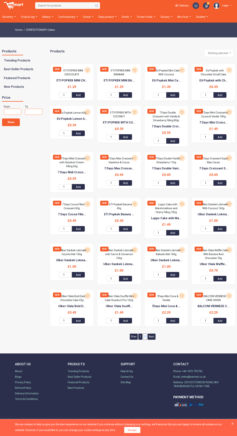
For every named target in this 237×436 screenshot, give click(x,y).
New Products (14, 86)
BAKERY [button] (46, 16)
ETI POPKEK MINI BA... (119, 80)
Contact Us (127, 376)
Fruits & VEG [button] (28, 16)
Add (78, 95)
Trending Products (17, 60)
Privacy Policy (23, 382)
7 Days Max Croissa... (119, 168)
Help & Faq (127, 371)
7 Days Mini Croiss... (213, 122)
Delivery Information (27, 393)
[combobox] (218, 53)
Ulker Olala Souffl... (119, 306)
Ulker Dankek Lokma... (213, 214)
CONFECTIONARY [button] (67, 16)
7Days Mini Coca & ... (166, 306)
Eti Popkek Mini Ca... (166, 80)
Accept (132, 430)
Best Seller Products (18, 69)
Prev (133, 336)
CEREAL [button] (87, 16)
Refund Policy (23, 387)
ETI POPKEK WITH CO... (119, 122)
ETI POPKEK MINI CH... (71, 80)
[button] (223, 5)
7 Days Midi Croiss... (72, 172)
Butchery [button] (8, 16)
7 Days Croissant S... (213, 168)
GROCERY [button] (165, 16)
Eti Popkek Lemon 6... (72, 119)
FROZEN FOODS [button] (145, 16)
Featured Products (17, 78)
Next (151, 336)
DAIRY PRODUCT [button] (107, 16)
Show (11, 122)
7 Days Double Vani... (166, 168)
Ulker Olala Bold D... (71, 306)
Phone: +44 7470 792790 (187, 371)
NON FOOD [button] (183, 16)
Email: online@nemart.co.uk (189, 376)
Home (18, 29)
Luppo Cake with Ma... (166, 218)
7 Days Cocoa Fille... (72, 214)
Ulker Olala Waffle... (213, 264)
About (18, 371)
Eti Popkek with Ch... (213, 80)
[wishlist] (87, 70)
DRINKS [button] (126, 16)
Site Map (126, 382)
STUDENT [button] (201, 16)
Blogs (18, 376)
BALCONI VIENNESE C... (213, 306)
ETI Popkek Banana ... (119, 214)
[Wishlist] (196, 6)
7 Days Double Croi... (166, 126)
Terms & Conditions (26, 398)
